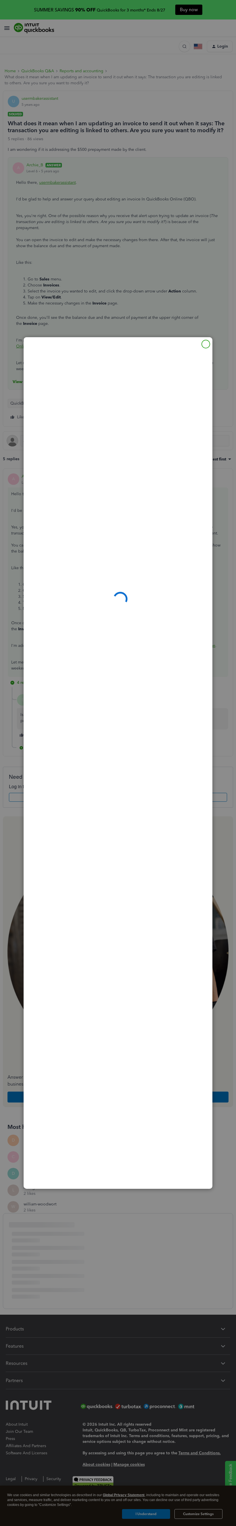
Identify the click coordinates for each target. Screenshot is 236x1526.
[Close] (206, 344)
